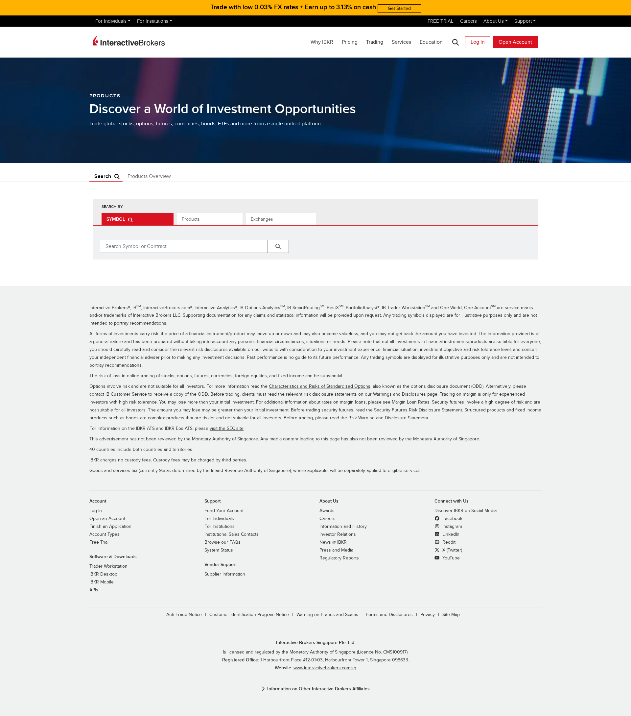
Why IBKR (322, 42)
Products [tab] (191, 219)
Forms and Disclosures (389, 614)
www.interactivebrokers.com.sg (324, 668)
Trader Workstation (108, 566)
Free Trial (98, 542)
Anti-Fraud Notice (184, 614)
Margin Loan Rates (411, 402)
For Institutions (152, 21)
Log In (478, 42)
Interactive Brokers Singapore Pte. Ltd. (315, 642)
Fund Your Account (224, 510)
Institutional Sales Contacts (231, 534)
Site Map (451, 614)
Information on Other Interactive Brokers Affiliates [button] (318, 689)
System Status (218, 550)
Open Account (515, 42)
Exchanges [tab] (262, 219)
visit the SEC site (227, 428)
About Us (493, 21)
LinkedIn (450, 534)
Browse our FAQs (222, 542)
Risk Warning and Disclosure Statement (388, 418)
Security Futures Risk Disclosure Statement (418, 410)
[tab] (138, 219)
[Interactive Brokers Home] (129, 40)
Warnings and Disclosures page (405, 394)
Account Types (104, 534)
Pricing (350, 42)
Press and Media (336, 550)
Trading (374, 42)
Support (523, 21)
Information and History (343, 526)
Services (401, 42)
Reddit (448, 542)
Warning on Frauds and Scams (327, 614)
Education (431, 42)
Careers (468, 21)
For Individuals (111, 21)
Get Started (399, 8)
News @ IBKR (333, 542)
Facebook (451, 518)
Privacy (427, 614)
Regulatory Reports (339, 558)
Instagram (451, 526)
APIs (93, 590)
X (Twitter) (451, 550)
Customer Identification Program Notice (249, 614)
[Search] (455, 42)
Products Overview (149, 176)
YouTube (450, 558)
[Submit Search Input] (278, 246)
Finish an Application (110, 526)
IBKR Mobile (101, 582)
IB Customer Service (126, 394)
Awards (327, 510)
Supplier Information (224, 574)
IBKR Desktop (103, 574)
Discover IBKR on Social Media (465, 510)
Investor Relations (337, 534)
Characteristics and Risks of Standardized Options (319, 386)
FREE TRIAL (441, 21)
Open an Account (107, 518)
